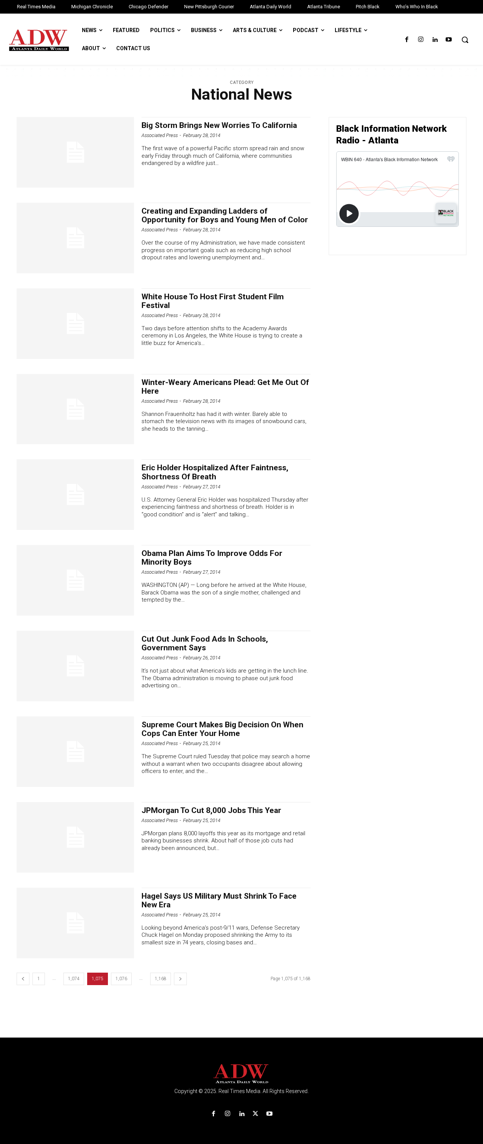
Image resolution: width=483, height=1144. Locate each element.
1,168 (160, 978)
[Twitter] (256, 1114)
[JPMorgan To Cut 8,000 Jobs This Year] (75, 837)
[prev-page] (23, 979)
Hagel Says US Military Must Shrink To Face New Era (219, 900)
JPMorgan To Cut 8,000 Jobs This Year (211, 810)
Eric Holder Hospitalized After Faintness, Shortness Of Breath (215, 472)
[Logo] (241, 1074)
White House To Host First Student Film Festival (213, 301)
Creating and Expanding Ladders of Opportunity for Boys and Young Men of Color (225, 215)
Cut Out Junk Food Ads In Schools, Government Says (205, 643)
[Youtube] (449, 40)
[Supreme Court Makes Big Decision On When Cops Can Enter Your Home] (75, 751)
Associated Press (160, 135)
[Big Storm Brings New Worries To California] (75, 152)
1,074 (74, 978)
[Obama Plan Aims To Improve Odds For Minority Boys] (75, 580)
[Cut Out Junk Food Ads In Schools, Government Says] (75, 666)
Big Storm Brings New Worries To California (219, 125)
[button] (465, 40)
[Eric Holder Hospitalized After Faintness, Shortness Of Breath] (75, 494)
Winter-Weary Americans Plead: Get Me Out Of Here (225, 387)
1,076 (121, 978)
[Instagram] (420, 40)
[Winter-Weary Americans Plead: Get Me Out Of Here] (75, 409)
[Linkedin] (435, 40)
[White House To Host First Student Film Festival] (75, 323)
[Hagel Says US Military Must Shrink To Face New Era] (75, 923)
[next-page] (180, 979)
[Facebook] (406, 40)
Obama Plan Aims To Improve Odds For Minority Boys (212, 558)
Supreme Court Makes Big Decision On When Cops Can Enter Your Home (222, 729)
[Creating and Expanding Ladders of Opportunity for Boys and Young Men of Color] (75, 238)
